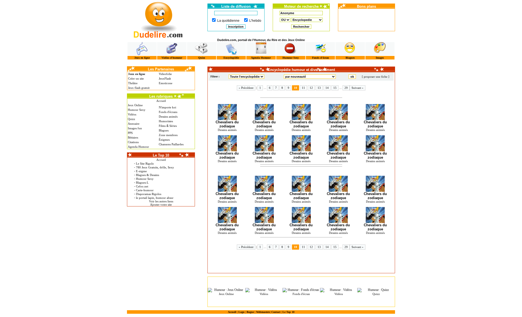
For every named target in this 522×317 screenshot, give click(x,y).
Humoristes (166, 121)
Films (162, 125)
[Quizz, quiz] (201, 48)
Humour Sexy (290, 57)
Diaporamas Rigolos (148, 194)
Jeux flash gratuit (139, 87)
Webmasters (263, 311)
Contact (275, 311)
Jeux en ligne (142, 57)
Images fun (135, 128)
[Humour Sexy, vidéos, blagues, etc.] (290, 48)
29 (346, 87)
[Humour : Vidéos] (264, 290)
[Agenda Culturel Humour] (260, 48)
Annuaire (133, 123)
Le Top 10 (288, 311)
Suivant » (357, 87)
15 (335, 87)
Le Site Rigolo (145, 163)
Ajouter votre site (161, 204)
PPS (130, 132)
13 (319, 87)
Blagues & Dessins (147, 175)
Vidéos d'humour (171, 57)
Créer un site (136, 78)
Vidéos (132, 114)
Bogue (250, 311)
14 (327, 87)
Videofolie (165, 74)
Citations (133, 142)
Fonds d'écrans (168, 112)
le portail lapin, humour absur (154, 197)
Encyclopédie (231, 57)
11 (303, 87)
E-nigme (141, 171)
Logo (241, 311)
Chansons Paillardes (171, 144)
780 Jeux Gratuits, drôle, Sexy (155, 167)
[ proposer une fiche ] (375, 76)
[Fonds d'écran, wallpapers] (320, 48)
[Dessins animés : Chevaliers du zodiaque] (227, 112)
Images (380, 57)
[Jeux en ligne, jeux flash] (142, 48)
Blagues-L (142, 182)
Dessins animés (168, 116)
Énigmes (164, 139)
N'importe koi (167, 107)
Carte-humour (145, 190)
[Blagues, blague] (350, 48)
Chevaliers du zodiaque (227, 124)
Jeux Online (135, 105)
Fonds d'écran (320, 57)
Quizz (201, 57)
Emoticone (165, 83)
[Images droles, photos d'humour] (379, 48)
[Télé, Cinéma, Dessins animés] (231, 48)
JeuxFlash (165, 78)
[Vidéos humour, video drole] (171, 48)
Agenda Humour (261, 57)
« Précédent (246, 87)
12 (311, 87)
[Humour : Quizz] (376, 290)
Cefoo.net (142, 186)
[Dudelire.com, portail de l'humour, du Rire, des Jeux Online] (158, 19)
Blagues (350, 57)
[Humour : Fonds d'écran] (301, 290)
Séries (173, 125)
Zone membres (168, 135)
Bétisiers (133, 137)
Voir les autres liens (161, 201)
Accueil (161, 100)
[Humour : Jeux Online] (226, 290)
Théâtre (133, 83)
